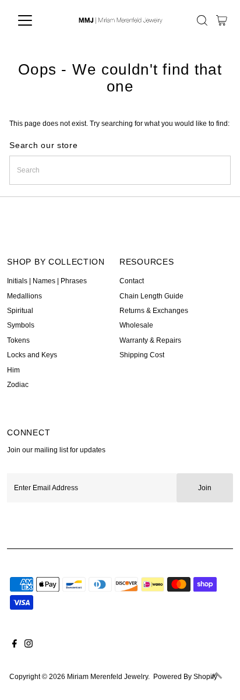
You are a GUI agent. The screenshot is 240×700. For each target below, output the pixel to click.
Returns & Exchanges (153, 311)
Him (13, 370)
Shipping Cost (141, 355)
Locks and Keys (32, 355)
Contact (131, 281)
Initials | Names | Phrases (47, 281)
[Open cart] (221, 20)
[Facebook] (14, 645)
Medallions (24, 296)
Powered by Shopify (185, 677)
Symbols (20, 325)
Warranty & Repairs (150, 340)
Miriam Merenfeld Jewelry (107, 677)
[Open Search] (202, 20)
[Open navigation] (36, 20)
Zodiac (18, 385)
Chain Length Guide (151, 296)
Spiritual (20, 311)
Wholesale (136, 325)
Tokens (18, 340)
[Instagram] (29, 645)
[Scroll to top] (216, 676)
